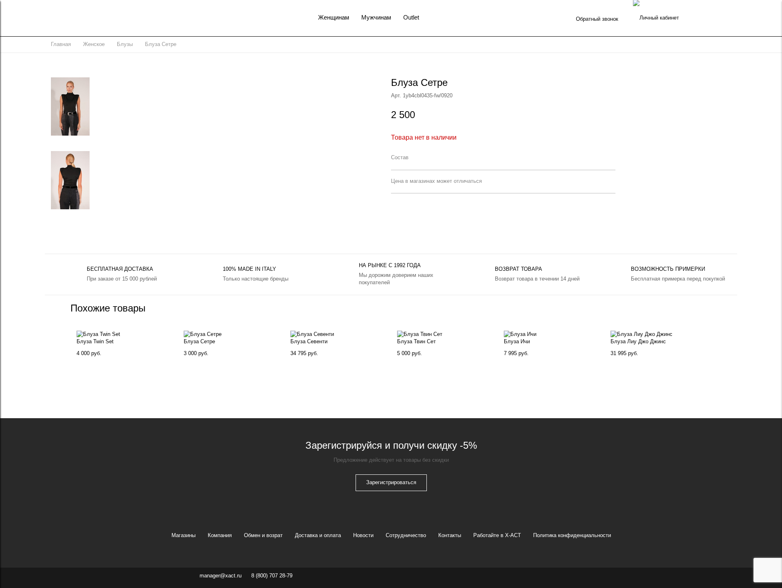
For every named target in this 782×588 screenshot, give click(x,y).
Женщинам (333, 17)
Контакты (449, 535)
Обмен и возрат (263, 535)
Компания (220, 535)
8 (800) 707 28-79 (271, 576)
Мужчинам (376, 17)
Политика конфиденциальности (572, 535)
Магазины (183, 535)
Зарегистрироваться (391, 482)
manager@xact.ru (221, 576)
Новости (363, 535)
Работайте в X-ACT (497, 535)
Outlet (411, 17)
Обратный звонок (597, 19)
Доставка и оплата (318, 535)
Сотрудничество (406, 535)
